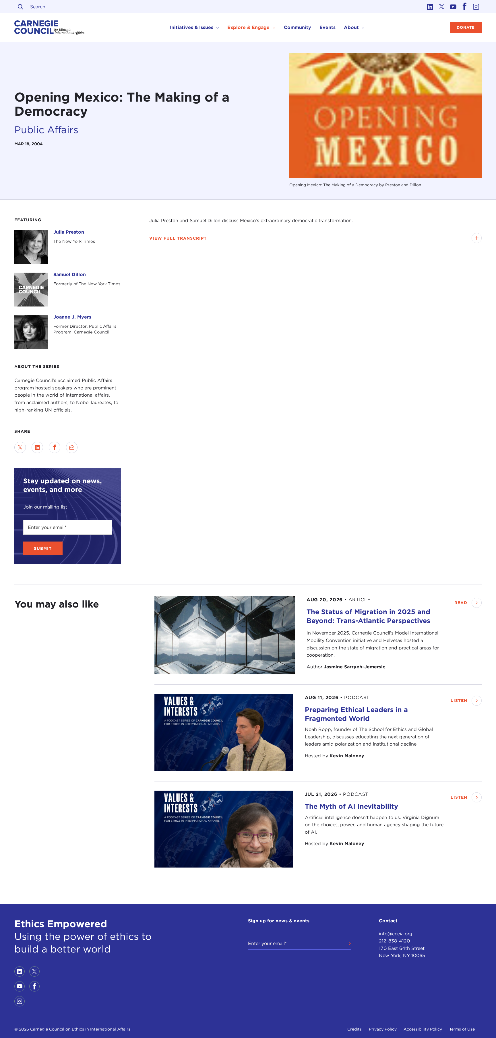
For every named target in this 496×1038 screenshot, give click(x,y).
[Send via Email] (72, 447)
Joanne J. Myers (72, 317)
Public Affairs (46, 129)
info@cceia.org (395, 933)
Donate (466, 27)
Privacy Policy (383, 1029)
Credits (354, 1029)
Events (327, 27)
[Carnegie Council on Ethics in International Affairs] (49, 27)
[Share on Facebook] (54, 447)
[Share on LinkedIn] (37, 447)
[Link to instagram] (476, 6)
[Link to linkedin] (430, 6)
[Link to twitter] (441, 6)
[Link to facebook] (464, 6)
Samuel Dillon (69, 274)
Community (297, 27)
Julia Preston (68, 232)
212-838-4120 (394, 941)
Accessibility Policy (423, 1029)
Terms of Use (462, 1029)
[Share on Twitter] (20, 447)
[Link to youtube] (453, 6)
